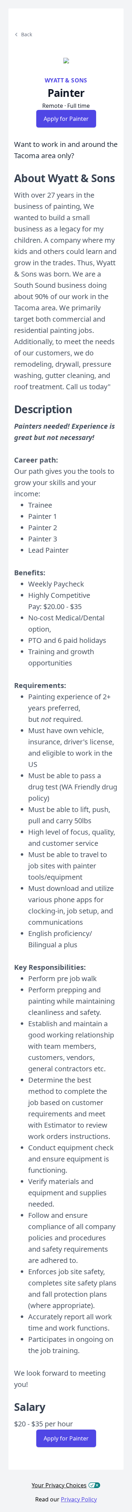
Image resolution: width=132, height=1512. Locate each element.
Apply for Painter (66, 119)
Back (26, 34)
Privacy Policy (79, 1499)
